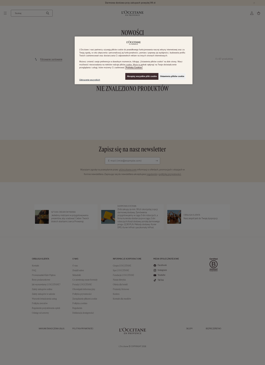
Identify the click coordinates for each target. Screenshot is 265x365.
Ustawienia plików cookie (172, 76)
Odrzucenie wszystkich (89, 80)
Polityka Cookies (134, 67)
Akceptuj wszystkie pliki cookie (142, 76)
